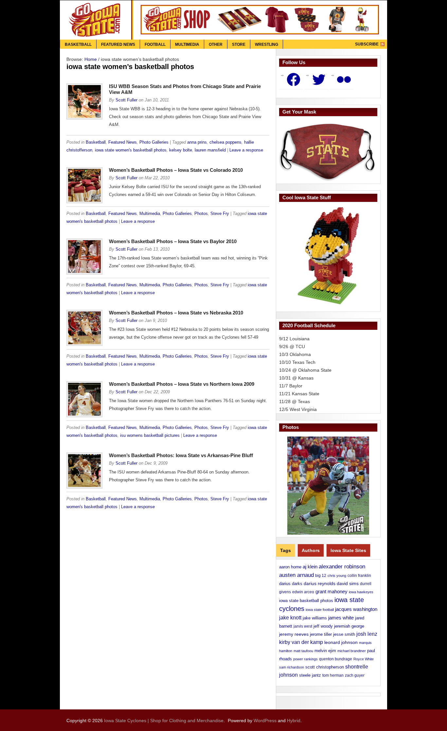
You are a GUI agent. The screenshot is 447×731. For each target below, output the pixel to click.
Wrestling (266, 44)
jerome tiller (321, 634)
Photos (201, 213)
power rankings (305, 659)
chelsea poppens (225, 142)
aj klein (310, 566)
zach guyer (355, 675)
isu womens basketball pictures (150, 435)
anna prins (197, 142)
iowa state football (320, 610)
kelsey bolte (180, 150)
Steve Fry (219, 213)
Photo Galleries (154, 142)
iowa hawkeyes (361, 592)
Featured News (118, 44)
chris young (337, 576)
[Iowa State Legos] (328, 256)
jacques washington (356, 609)
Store (238, 44)
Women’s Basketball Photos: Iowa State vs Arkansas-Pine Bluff (181, 455)
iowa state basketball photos (306, 600)
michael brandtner (351, 651)
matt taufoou (303, 651)
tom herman (333, 675)
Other (216, 44)
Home (90, 59)
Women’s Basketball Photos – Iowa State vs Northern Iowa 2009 (181, 384)
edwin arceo (303, 592)
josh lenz (366, 634)
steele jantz (310, 675)
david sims (348, 583)
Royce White (363, 659)
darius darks (290, 583)
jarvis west (303, 626)
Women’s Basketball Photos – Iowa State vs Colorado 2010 (176, 170)
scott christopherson (324, 667)
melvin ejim (325, 650)
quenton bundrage (335, 659)
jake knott (290, 617)
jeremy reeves (294, 634)
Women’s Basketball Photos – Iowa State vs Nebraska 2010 (176, 312)
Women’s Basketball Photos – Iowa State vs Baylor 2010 (173, 241)
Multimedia (187, 44)
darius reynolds (319, 583)
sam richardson (291, 667)
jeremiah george (349, 626)
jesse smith (344, 634)
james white (341, 617)
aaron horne (290, 566)
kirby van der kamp (301, 642)
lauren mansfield (210, 150)
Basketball (78, 44)
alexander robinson (342, 566)
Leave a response (246, 150)
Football (155, 44)
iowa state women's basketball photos (131, 150)
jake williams (315, 617)
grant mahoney (331, 591)
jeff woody (323, 626)
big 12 (320, 575)
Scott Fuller (126, 100)
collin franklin (359, 576)
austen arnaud (296, 575)
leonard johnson (341, 642)
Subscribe (367, 44)
